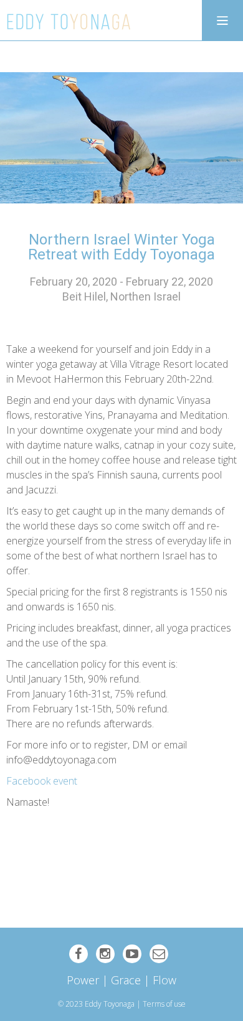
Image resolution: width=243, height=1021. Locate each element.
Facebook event (41, 781)
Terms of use (164, 1004)
